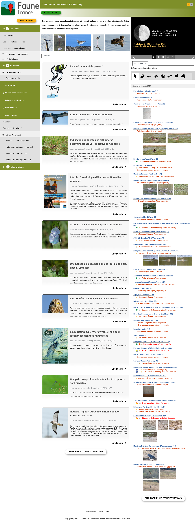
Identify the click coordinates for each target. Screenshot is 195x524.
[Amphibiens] (162, 76)
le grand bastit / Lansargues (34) (145, 320)
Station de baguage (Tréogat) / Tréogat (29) (149, 282)
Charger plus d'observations (163, 498)
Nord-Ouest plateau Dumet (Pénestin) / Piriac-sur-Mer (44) (155, 367)
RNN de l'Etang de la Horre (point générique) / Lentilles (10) (155, 129)
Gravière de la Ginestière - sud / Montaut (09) (150, 104)
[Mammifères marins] (149, 76)
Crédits (107, 511)
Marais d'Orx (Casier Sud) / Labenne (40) (148, 355)
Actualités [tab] (46, 56)
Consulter (51, 12)
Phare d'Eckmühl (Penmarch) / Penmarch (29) (150, 269)
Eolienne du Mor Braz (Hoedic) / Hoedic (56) (149, 407)
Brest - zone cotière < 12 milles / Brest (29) (149, 244)
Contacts (100, 511)
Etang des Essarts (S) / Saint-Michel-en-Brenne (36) (152, 348)
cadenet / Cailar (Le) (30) (142, 288)
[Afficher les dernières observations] (144, 68)
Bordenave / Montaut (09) (142, 97)
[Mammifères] (142, 76)
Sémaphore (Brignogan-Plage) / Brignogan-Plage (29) (153, 276)
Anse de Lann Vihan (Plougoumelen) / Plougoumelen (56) (154, 401)
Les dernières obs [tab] (140, 63)
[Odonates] (169, 76)
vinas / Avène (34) (140, 335)
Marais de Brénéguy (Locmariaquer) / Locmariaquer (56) (154, 446)
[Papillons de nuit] (183, 76)
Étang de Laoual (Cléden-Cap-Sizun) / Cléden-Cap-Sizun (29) (156, 251)
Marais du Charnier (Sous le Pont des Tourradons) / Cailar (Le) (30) (158, 308)
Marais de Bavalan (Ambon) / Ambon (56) (148, 464)
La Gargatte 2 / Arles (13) (142, 165)
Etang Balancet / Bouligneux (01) (145, 91)
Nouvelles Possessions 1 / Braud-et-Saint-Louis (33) (153, 314)
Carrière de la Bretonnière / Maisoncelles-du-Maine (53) (154, 382)
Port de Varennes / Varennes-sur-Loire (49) (149, 376)
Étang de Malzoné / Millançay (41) (145, 361)
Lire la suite (118, 104)
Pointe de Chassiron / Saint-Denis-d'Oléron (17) (151, 232)
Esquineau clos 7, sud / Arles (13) (146, 159)
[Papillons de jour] (176, 76)
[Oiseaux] (135, 76)
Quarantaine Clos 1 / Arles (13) (145, 217)
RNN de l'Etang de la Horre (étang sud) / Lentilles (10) (153, 122)
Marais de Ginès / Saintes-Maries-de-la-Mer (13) (151, 180)
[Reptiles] (156, 76)
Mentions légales (91, 511)
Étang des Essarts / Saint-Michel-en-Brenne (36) (151, 342)
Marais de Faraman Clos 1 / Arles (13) (147, 174)
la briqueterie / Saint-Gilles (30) (145, 301)
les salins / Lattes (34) (141, 329)
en (191, 4)
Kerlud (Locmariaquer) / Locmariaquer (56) (149, 416)
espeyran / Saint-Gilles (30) (143, 295)
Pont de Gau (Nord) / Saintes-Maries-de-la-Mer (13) (152, 199)
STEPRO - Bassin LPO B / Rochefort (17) (148, 238)
